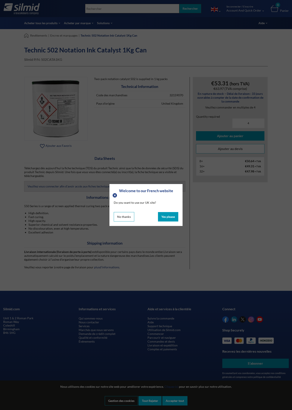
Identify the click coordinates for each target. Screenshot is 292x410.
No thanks (124, 216)
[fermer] (115, 195)
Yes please (168, 216)
